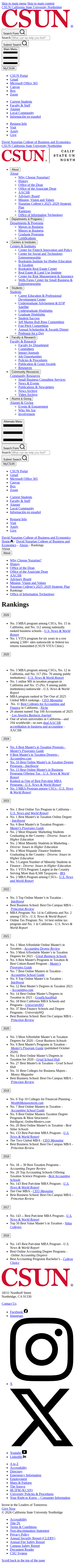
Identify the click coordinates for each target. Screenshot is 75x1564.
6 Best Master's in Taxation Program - (40, 747)
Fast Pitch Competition (33, 325)
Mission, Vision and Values (36, 200)
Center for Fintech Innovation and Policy (45, 250)
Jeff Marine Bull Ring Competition (41, 322)
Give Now (9, 1508)
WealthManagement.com (27, 1103)
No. (13, 747)
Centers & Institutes (24, 242)
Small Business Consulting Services (41, 379)
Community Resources (25, 371)
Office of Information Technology (40, 215)
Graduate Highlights (31, 314)
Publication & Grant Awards (37, 364)
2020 (6, 1028)
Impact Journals (28, 352)
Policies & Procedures (32, 360)
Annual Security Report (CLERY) (32, 1538)
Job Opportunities (30, 356)
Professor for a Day (31, 333)
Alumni (15, 109)
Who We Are (27, 410)
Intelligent (18, 820)
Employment (18, 1479)
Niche (44, 707)
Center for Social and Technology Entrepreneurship (40, 255)
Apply (14, 131)
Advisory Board (29, 196)
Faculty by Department (33, 345)
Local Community (22, 113)
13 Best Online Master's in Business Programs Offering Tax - (36, 771)
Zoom (14, 94)
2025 (6, 654)
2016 (6, 1235)
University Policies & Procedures (32, 1494)
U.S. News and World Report (29, 813)
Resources (25, 367)
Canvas (15, 87)
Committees (26, 349)
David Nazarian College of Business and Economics (36, 142)
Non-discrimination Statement (29, 1530)
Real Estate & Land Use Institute (39, 272)
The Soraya (17, 1486)
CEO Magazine (52, 700)
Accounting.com (22, 990)
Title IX (15, 1523)
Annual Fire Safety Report (27, 1542)
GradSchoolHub (46, 997)
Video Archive (28, 394)
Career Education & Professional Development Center (39, 297)
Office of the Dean (30, 185)
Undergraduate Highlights (35, 310)
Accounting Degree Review (42, 948)
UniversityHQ (34, 1005)
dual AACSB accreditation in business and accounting (36, 724)
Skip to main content (40, 3)
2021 (6, 936)
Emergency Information (25, 1475)
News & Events (28, 383)
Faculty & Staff (20, 105)
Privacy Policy (19, 1534)
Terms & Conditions (23, 1527)
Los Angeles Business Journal (31, 715)
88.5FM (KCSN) (21, 1490)
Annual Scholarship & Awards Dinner (43, 329)
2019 (6, 1090)
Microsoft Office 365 (24, 83)
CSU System (18, 1553)
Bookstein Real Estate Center (37, 269)
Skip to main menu (14, 3)
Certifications (27, 238)
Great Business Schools (51, 956)
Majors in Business (30, 227)
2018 (6, 1156)
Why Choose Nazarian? (34, 177)
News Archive (27, 391)
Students (17, 288)
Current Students (21, 101)
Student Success (29, 318)
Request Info (18, 123)
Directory (16, 1471)
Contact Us (9, 1303)
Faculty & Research (24, 337)
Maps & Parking (21, 1482)
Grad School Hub (48, 1059)
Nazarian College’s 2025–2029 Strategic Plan (40, 586)
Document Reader (22, 1549)
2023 (6, 800)
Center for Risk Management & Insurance (45, 276)
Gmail (14, 79)
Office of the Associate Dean (37, 188)
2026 (6, 615)
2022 (6, 889)
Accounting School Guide (28, 975)
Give (13, 135)
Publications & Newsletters (36, 387)
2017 (6, 1207)
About (15, 169)
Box (13, 90)
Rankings (24, 211)
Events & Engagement (33, 406)
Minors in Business (31, 230)
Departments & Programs (27, 219)
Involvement (26, 414)
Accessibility (18, 1467)
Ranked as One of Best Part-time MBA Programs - (36, 782)
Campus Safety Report (25, 1546)
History (23, 181)
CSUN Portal (19, 75)
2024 (6, 738)
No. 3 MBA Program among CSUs (33, 788)
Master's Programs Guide (27, 828)
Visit (13, 127)
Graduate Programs (31, 234)
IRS (62, 873)
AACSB (24, 192)
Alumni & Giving (21, 398)
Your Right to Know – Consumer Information (40, 1498)
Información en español (25, 116)
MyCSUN (9, 68)
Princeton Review (22, 909)
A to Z (14, 1464)
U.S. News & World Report (46, 677)
